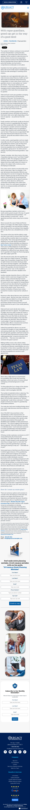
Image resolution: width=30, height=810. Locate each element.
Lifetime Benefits (15, 777)
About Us (15, 760)
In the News (15, 775)
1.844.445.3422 (15, 746)
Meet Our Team (15, 768)
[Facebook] (5, 751)
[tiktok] (24, 751)
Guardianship (13, 41)
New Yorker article (6, 245)
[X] (15, 751)
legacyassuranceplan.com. (7, 534)
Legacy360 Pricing (15, 783)
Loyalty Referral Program (15, 779)
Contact (15, 764)
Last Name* (15, 578)
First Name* (15, 572)
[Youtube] (10, 751)
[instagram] (19, 751)
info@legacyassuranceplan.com (13, 538)
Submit (15, 719)
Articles (6, 41)
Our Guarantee (15, 762)
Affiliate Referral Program (15, 781)
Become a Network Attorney (15, 766)
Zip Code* (15, 595)
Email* (15, 584)
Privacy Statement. (18, 805)
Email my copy (15, 603)
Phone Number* (15, 590)
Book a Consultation (10, 2)
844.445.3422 (8, 537)
